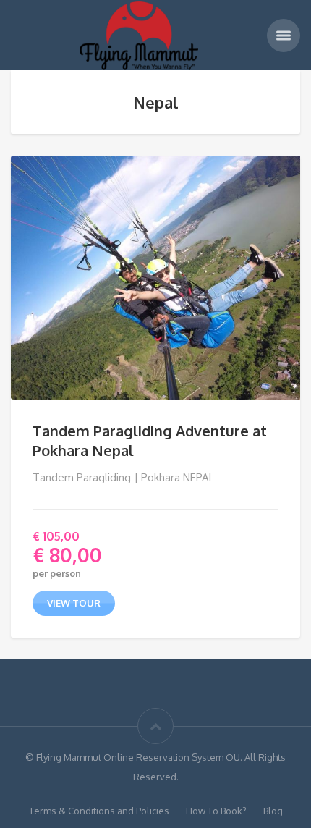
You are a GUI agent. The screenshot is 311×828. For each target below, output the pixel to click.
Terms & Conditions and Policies (99, 810)
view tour (74, 603)
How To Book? (216, 810)
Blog (273, 810)
